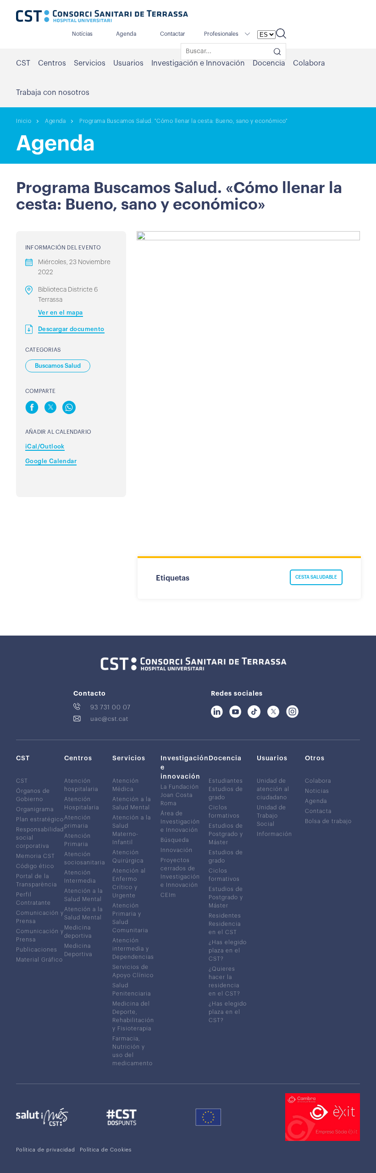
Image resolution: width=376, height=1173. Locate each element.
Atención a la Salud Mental (83, 895)
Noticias (317, 791)
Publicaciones (36, 949)
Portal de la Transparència (36, 880)
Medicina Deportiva (78, 950)
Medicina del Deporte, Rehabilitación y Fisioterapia (133, 1016)
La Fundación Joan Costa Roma (179, 795)
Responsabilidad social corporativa (40, 838)
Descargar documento (71, 329)
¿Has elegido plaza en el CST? (228, 951)
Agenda (126, 34)
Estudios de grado (226, 793)
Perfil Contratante (33, 899)
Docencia (269, 63)
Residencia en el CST (225, 928)
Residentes (225, 915)
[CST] (102, 17)
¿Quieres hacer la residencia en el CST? (224, 981)
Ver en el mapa (60, 312)
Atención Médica (125, 785)
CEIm (168, 895)
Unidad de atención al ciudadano (273, 789)
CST (23, 63)
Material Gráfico (39, 960)
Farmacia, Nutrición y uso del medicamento (132, 1051)
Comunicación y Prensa (40, 917)
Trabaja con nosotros (52, 92)
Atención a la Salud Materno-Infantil (131, 830)
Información (274, 834)
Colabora (309, 63)
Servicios (89, 63)
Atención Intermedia (80, 877)
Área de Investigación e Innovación (180, 822)
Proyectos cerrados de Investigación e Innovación (180, 873)
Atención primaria (77, 822)
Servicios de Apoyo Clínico (133, 971)
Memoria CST (35, 856)
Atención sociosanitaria (84, 858)
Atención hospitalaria (81, 785)
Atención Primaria (77, 840)
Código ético (35, 866)
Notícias (82, 34)
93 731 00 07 (110, 707)
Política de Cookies (106, 1149)
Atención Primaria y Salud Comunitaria (130, 918)
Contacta (318, 811)
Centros (52, 63)
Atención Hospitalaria (81, 803)
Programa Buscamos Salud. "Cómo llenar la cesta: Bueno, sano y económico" (183, 121)
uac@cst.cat (109, 719)
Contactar (172, 34)
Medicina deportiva (78, 932)
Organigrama (35, 809)
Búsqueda (174, 840)
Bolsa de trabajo (328, 821)
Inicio (23, 121)
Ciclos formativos (224, 812)
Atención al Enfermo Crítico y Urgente (129, 883)
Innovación (176, 850)
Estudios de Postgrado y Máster (226, 834)
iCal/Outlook (45, 446)
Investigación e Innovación (198, 63)
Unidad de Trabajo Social (271, 816)
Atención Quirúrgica (128, 856)
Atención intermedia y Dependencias (133, 949)
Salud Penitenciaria (131, 989)
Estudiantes (226, 781)
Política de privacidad (45, 1149)
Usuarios (128, 63)
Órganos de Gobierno (33, 795)
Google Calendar (51, 461)
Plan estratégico (40, 819)
